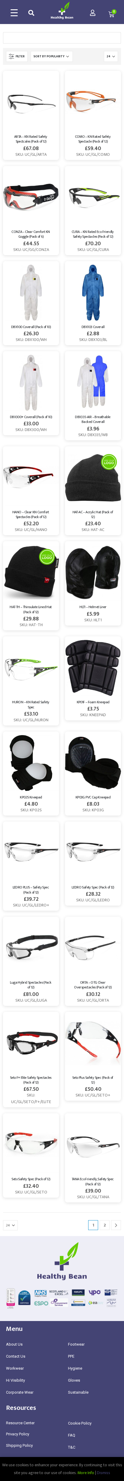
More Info (85, 1472)
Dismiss (103, 1472)
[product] (31, 102)
